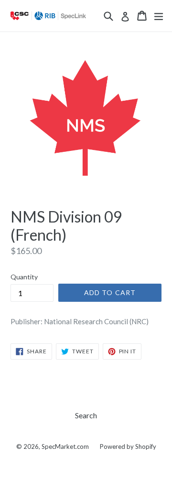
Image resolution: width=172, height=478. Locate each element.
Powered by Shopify (128, 446)
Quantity (24, 277)
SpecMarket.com (65, 446)
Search (86, 415)
